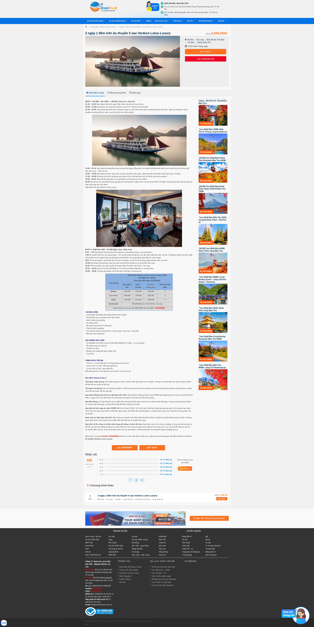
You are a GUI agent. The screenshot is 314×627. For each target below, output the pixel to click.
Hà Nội (190, 40)
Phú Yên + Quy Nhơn (140, 545)
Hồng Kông (163, 552)
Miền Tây (88, 542)
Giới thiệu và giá (96, 93)
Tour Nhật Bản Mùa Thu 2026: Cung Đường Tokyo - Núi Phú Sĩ (213, 219)
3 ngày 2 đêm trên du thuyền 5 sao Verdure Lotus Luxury (127, 495)
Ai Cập (208, 542)
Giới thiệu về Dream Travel (130, 567)
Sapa (111, 539)
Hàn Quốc (186, 542)
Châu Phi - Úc (187, 549)
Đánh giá (136, 93)
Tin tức (190, 21)
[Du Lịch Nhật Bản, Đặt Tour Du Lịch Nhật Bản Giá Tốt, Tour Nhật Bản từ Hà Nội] (103, 6)
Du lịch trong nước (117, 21)
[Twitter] (142, 480)
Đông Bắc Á (186, 536)
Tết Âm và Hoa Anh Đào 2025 (163, 567)
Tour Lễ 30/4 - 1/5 (159, 573)
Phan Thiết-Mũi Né (93, 555)
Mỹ (206, 536)
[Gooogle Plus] (136, 480)
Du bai (185, 539)
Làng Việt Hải (128, 499)
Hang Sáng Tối (203, 42)
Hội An (88, 552)
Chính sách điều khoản (128, 570)
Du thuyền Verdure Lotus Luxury (102, 27)
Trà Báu (190, 42)
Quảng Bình (113, 552)
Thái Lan (162, 549)
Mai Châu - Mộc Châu (141, 555)
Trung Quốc (210, 549)
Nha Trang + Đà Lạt (93, 536)
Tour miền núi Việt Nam (161, 582)
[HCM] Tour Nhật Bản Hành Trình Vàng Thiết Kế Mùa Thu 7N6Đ (212, 188)
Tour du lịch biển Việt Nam (163, 585)
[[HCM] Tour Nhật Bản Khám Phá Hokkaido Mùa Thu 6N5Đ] (213, 172)
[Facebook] (130, 480)
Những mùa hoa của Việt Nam (164, 579)
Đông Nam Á (210, 552)
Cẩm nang (177, 21)
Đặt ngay (222, 499)
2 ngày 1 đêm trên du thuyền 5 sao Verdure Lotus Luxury (140, 27)
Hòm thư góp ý (125, 576)
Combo (148, 21)
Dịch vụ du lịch (161, 21)
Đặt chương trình (118, 93)
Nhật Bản (163, 536)
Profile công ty (125, 579)
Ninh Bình (89, 545)
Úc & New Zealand (213, 545)
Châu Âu (162, 542)
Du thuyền (135, 21)
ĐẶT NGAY (205, 51)
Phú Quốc (113, 542)
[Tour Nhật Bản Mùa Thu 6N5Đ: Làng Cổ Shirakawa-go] (213, 379)
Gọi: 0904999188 (205, 59)
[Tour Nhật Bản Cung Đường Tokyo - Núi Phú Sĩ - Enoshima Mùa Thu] (213, 115)
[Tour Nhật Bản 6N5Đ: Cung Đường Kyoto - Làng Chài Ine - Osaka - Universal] (213, 294)
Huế (87, 549)
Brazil (207, 539)
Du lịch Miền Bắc (92, 539)
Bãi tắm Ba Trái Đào (215, 40)
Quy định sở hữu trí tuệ (129, 573)
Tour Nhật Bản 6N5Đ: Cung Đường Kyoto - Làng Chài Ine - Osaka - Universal (213, 279)
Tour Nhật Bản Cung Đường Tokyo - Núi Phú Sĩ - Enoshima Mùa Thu (213, 100)
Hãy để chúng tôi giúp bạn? (210, 518)
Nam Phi (162, 539)
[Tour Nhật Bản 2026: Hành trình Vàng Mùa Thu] (213, 322)
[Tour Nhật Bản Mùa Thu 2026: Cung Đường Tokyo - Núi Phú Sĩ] (213, 234)
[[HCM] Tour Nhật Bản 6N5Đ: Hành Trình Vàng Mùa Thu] (213, 263)
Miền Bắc (112, 555)
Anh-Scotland (210, 555)
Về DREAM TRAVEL (205, 21)
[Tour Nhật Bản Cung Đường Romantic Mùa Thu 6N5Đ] (213, 351)
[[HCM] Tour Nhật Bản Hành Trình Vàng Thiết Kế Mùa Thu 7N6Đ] (213, 203)
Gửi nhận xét (185, 468)
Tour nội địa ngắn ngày (161, 576)
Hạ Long (200, 40)
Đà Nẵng (135, 542)
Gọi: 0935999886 (124, 448)
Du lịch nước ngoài (95, 21)
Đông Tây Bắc (137, 549)
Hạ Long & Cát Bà (116, 549)
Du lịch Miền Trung (140, 539)
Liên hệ (221, 21)
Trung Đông (187, 555)
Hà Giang (135, 552)
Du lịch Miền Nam (116, 545)
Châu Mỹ (185, 545)
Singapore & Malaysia (191, 552)
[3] (135, 518)
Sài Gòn (112, 536)
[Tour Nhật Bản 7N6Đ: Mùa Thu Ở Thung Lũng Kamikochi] (213, 144)
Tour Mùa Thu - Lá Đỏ (160, 570)
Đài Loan (162, 545)
